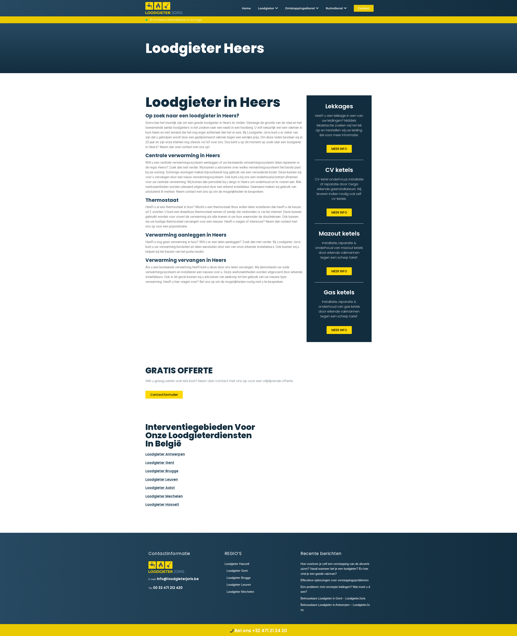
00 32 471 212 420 (168, 587)
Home (246, 8)
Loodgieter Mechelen (164, 496)
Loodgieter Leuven (161, 479)
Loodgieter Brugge (161, 471)
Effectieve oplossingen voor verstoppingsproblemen (335, 580)
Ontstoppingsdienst (300, 8)
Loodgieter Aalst (160, 487)
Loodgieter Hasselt (162, 504)
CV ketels (339, 170)
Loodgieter (266, 8)
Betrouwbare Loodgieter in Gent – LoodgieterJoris (333, 598)
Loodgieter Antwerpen (165, 454)
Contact (364, 8)
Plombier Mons (161, 606)
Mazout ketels (339, 234)
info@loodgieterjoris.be (178, 578)
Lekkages (339, 106)
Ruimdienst (334, 8)
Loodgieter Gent (159, 462)
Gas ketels (339, 292)
